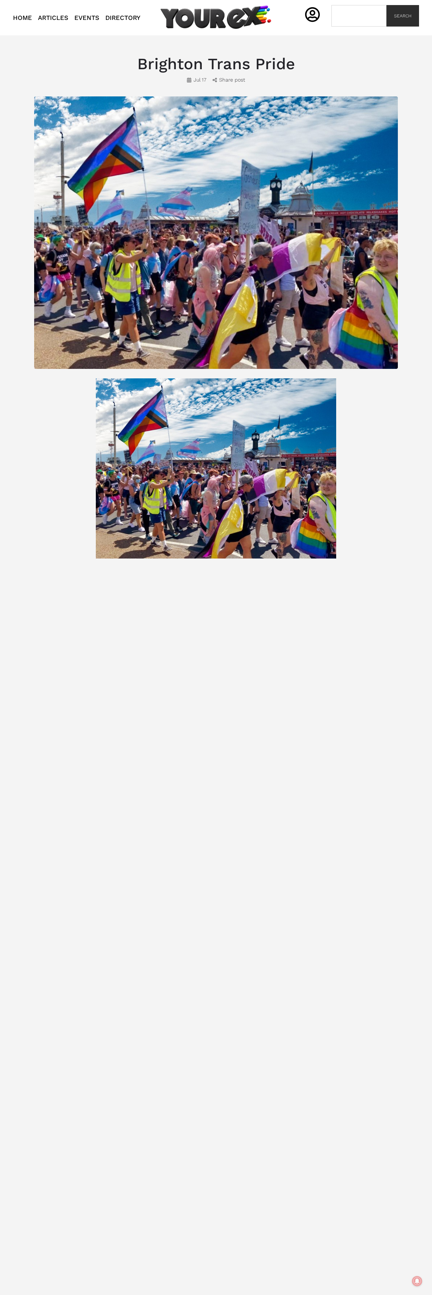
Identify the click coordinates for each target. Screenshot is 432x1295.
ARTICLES (53, 18)
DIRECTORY (122, 18)
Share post (232, 80)
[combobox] (358, 16)
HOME (22, 18)
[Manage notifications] (417, 1281)
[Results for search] (358, 30)
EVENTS (86, 18)
